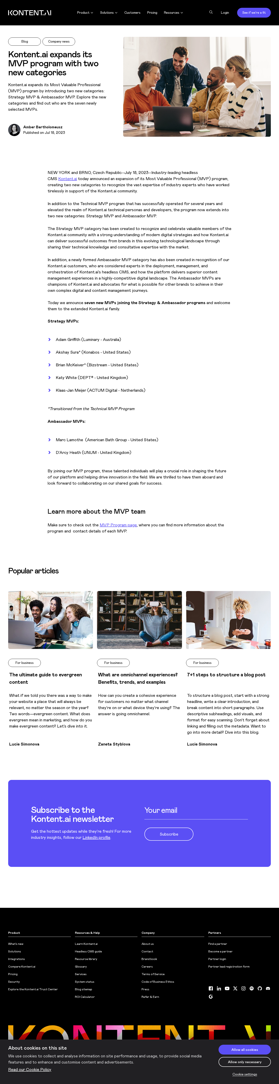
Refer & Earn (150, 997)
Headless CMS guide (88, 951)
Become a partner (220, 951)
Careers (147, 966)
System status (84, 982)
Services (81, 974)
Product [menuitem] (83, 12)
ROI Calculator (85, 997)
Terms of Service (153, 974)
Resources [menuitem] (171, 12)
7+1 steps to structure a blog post (226, 674)
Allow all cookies (244, 1049)
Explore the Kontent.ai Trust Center (33, 989)
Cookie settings (244, 1074)
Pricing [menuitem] (152, 12)
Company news (59, 41)
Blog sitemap (83, 989)
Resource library (86, 959)
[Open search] (211, 12)
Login (225, 12)
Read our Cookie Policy (29, 1069)
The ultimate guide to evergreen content (45, 678)
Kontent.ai (67, 178)
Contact (147, 951)
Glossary (81, 966)
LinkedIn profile (96, 837)
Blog (24, 41)
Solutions (14, 951)
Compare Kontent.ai (21, 966)
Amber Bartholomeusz (42, 127)
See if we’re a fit (254, 12)
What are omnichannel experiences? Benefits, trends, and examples (138, 678)
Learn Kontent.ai (86, 944)
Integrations (16, 959)
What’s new (15, 944)
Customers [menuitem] (132, 12)
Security (14, 982)
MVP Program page (118, 525)
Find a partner (217, 944)
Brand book (149, 959)
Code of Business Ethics (158, 982)
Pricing (13, 974)
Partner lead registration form (229, 966)
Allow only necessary (245, 1062)
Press (145, 989)
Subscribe (169, 834)
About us (148, 944)
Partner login (217, 959)
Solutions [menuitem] (107, 12)
